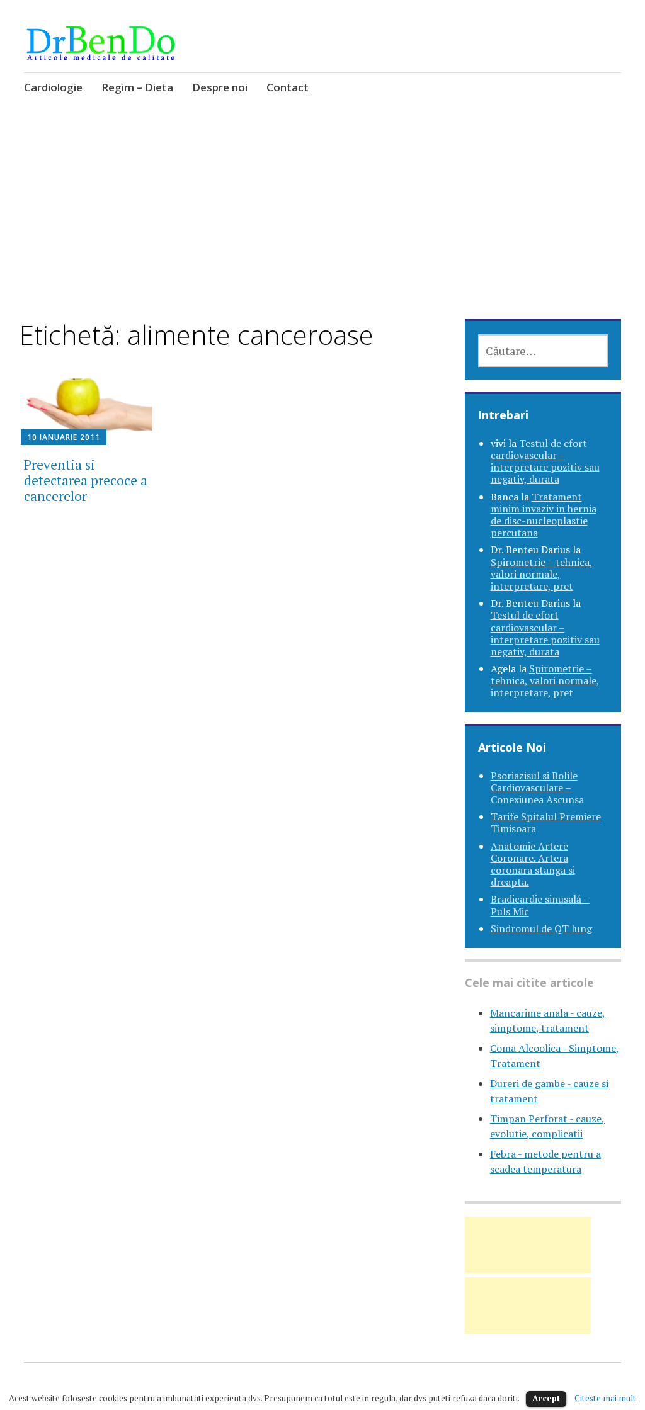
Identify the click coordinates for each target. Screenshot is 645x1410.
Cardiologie (53, 87)
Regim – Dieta (137, 87)
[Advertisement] (323, 226)
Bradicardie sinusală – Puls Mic (540, 905)
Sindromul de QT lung (541, 928)
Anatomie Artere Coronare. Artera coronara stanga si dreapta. (533, 864)
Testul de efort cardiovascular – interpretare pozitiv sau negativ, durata (545, 461)
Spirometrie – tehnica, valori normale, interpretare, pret (542, 574)
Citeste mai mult (605, 1398)
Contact (287, 87)
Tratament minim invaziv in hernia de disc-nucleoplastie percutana (543, 515)
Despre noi (220, 87)
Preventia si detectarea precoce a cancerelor (85, 480)
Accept (546, 1398)
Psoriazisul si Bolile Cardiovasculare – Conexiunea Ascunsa (537, 787)
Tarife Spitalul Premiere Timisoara (546, 822)
